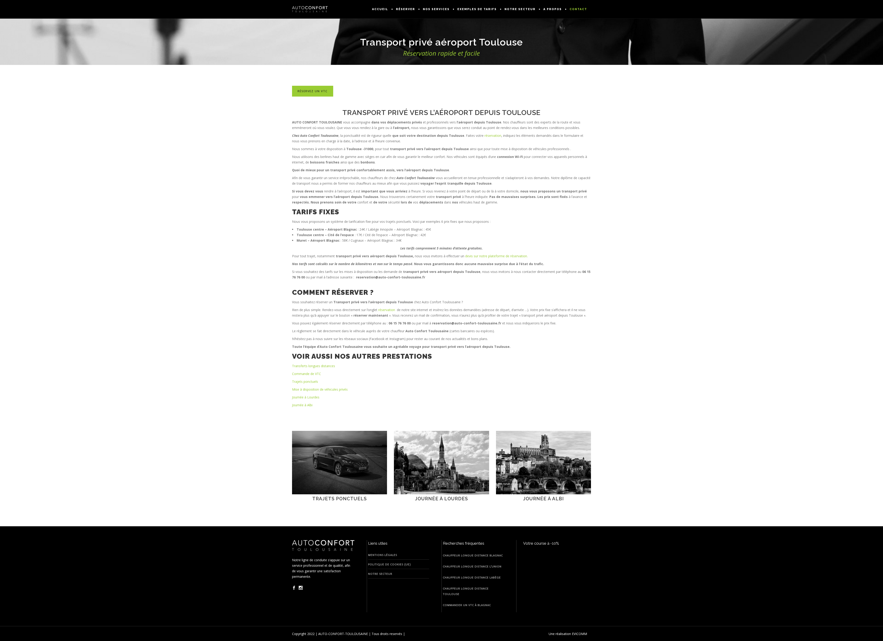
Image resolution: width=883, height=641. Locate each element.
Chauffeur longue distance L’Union (472, 566)
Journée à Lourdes (305, 397)
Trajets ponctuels (305, 381)
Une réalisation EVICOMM (568, 634)
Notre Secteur (380, 573)
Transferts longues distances (313, 366)
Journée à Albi (302, 405)
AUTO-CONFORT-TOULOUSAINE (343, 634)
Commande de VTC (306, 374)
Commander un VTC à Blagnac (467, 605)
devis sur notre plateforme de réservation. (496, 256)
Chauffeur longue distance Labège (472, 577)
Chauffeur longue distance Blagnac (473, 555)
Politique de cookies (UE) (389, 564)
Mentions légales (382, 555)
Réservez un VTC (313, 91)
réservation (493, 135)
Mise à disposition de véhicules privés (320, 389)
